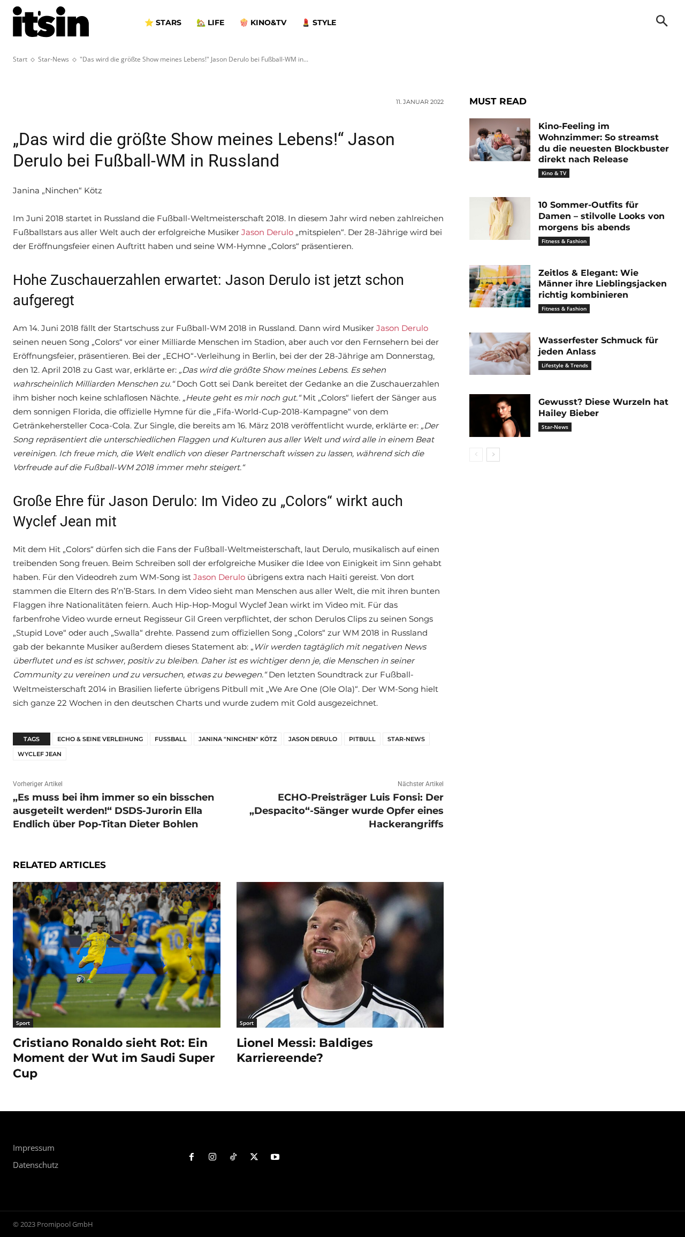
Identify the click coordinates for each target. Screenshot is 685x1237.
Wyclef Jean (40, 754)
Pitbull (362, 739)
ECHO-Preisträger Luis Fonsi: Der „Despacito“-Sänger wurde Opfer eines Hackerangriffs (346, 810)
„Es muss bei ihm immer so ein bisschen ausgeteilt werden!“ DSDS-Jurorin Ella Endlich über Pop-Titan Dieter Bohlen (113, 810)
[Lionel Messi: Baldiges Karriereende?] (340, 954)
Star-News (406, 739)
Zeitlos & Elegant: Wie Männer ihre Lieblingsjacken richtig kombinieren (602, 284)
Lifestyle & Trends (565, 365)
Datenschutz (35, 1164)
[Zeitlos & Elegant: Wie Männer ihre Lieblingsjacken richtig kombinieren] (499, 286)
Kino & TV (554, 173)
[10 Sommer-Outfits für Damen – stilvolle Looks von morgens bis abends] (499, 218)
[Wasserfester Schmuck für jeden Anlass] (499, 354)
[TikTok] (233, 1157)
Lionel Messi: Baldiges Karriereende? (305, 1051)
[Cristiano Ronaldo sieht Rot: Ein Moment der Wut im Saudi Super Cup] (116, 954)
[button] (662, 22)
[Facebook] (192, 1157)
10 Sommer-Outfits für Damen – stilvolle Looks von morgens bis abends (601, 216)
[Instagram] (212, 1157)
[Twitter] (254, 1157)
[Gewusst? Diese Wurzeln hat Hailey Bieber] (499, 415)
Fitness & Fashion (564, 241)
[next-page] (493, 455)
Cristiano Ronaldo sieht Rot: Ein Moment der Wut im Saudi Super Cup (114, 1058)
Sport (23, 1023)
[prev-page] (476, 455)
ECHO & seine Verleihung (100, 739)
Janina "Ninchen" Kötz (238, 739)
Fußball (171, 739)
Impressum (34, 1147)
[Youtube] (275, 1157)
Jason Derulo (267, 232)
